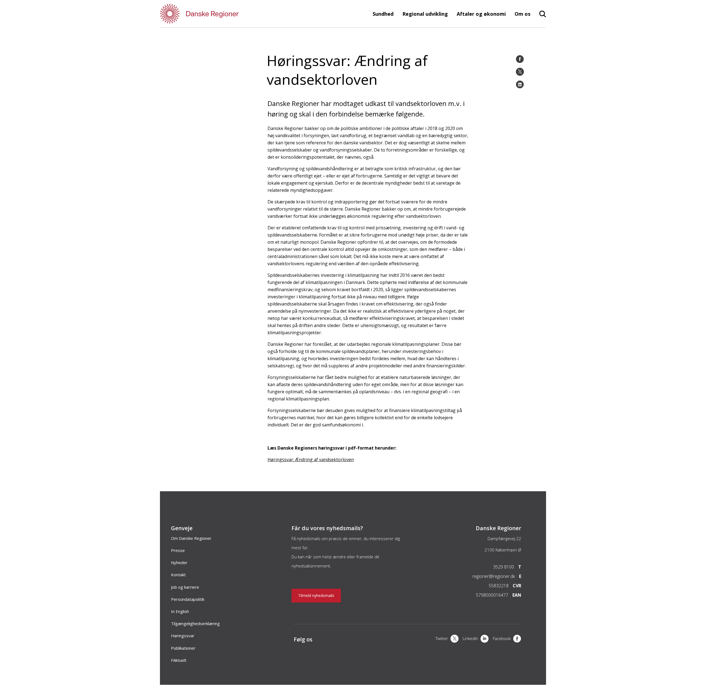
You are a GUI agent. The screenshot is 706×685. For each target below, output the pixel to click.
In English (180, 611)
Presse (178, 550)
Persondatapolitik (187, 599)
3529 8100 (503, 567)
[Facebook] (520, 59)
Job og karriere (185, 587)
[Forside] (215, 13)
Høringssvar (182, 635)
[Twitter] (520, 72)
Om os (522, 13)
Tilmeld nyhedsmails (316, 595)
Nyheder (179, 562)
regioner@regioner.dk (493, 576)
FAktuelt (178, 660)
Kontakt (178, 574)
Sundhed (383, 13)
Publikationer (183, 648)
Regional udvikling (425, 13)
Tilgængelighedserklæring (195, 623)
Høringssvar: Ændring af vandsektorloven (311, 459)
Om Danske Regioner (191, 538)
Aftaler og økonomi (481, 13)
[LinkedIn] (520, 84)
